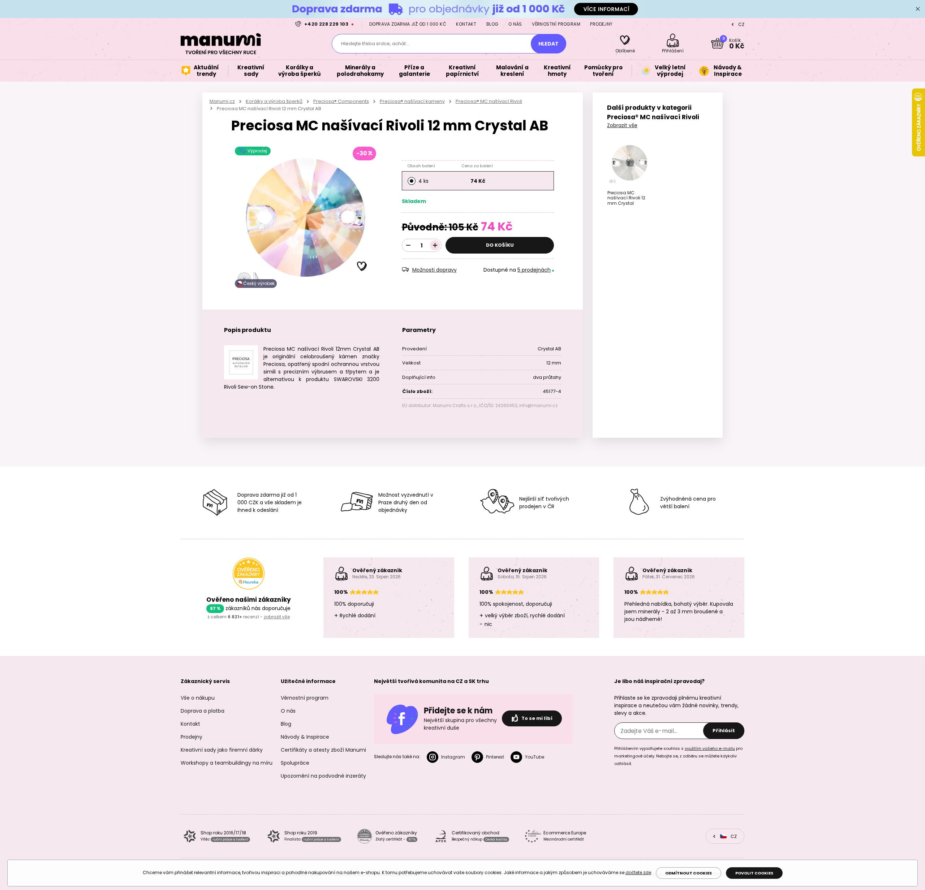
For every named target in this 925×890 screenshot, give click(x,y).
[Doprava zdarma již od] (462, 8)
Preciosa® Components (341, 101)
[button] (362, 266)
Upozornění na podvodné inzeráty (323, 775)
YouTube (534, 757)
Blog (492, 24)
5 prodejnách (534, 269)
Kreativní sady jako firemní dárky (222, 749)
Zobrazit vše (622, 125)
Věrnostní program (556, 24)
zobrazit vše (277, 617)
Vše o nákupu (198, 697)
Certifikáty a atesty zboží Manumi (323, 749)
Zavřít (917, 9)
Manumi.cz (222, 101)
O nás (515, 24)
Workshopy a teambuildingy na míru (226, 762)
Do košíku (500, 245)
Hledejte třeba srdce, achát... (375, 43)
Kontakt (466, 24)
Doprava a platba (202, 710)
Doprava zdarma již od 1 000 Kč (407, 24)
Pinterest (495, 757)
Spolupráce (295, 762)
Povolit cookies (754, 873)
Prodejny (601, 24)
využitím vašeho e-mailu (710, 748)
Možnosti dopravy (434, 269)
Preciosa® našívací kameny (412, 101)
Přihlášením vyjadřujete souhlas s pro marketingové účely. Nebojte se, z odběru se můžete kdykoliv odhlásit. (678, 756)
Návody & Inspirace (305, 736)
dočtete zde (638, 872)
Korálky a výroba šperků (274, 101)
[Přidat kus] (435, 245)
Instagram (453, 757)
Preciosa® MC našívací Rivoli (489, 101)
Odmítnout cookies (688, 873)
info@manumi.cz (538, 405)
